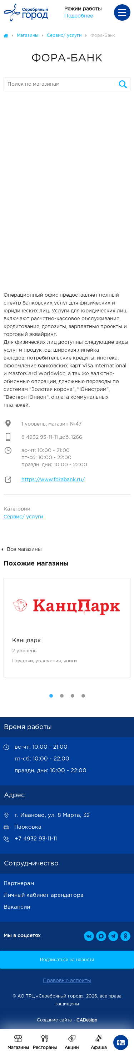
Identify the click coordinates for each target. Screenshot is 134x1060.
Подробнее (78, 16)
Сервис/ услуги (23, 517)
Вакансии (17, 907)
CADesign (86, 1020)
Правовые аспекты (67, 981)
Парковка (27, 827)
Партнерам (19, 883)
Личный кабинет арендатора (44, 895)
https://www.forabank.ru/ (53, 480)
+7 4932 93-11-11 (36, 839)
